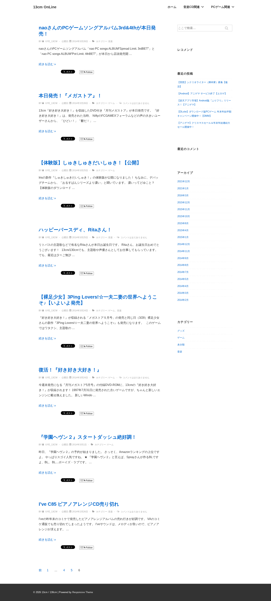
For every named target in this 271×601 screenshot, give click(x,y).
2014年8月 (183, 265)
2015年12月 (183, 202)
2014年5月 (183, 279)
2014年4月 (183, 286)
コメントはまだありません (136, 103)
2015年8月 (183, 223)
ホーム (172, 6)
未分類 (181, 344)
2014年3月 (183, 293)
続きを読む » (47, 64)
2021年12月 (183, 181)
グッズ (181, 330)
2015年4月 (183, 230)
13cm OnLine (44, 7)
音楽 (110, 41)
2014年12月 (183, 244)
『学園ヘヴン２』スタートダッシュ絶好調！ (87, 437)
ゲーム (111, 103)
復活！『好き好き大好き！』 (70, 370)
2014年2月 (183, 300)
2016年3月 (183, 195)
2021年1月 (183, 188)
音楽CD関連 (191, 6)
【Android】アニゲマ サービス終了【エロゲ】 (202, 93)
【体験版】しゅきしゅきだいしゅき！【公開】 (90, 162)
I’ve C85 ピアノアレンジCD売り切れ (79, 504)
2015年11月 (183, 209)
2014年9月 (183, 258)
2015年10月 (183, 216)
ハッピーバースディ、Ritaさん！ (75, 229)
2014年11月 (183, 251)
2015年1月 (183, 237)
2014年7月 (183, 272)
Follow (89, 72)
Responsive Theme (82, 592)
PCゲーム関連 (220, 6)
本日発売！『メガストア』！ (70, 95)
